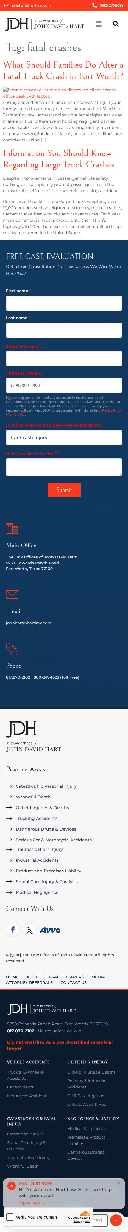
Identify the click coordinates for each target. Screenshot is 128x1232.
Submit (64, 490)
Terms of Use (17, 414)
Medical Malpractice (86, 1128)
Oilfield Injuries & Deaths (91, 1072)
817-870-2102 (20, 1030)
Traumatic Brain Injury (28, 1157)
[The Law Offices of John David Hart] (41, 1009)
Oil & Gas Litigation (85, 1095)
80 (36, 677)
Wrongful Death (23, 1166)
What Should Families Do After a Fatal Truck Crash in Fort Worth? (63, 70)
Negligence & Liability (93, 1119)
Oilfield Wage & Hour (87, 1104)
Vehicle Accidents (28, 1062)
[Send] (116, 1220)
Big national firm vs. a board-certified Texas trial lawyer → (60, 1045)
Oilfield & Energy (87, 1062)
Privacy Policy (111, 410)
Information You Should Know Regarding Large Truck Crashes (58, 159)
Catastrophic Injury (25, 1133)
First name (19, 291)
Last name (18, 318)
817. (9, 677)
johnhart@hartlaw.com (28, 622)
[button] (101, 24)
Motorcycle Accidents (27, 1095)
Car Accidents (20, 1087)
